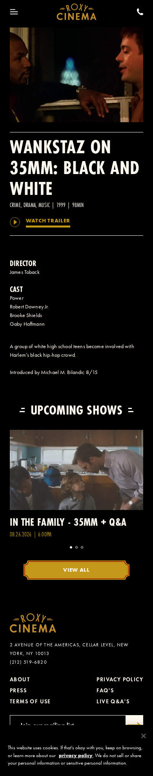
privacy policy (76, 755)
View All (76, 569)
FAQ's (105, 690)
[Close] (143, 736)
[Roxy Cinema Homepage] (77, 12)
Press (18, 690)
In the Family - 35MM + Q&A (68, 521)
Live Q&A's (113, 701)
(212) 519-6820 (28, 662)
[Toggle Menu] (14, 12)
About (20, 679)
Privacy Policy (120, 679)
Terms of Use (30, 701)
